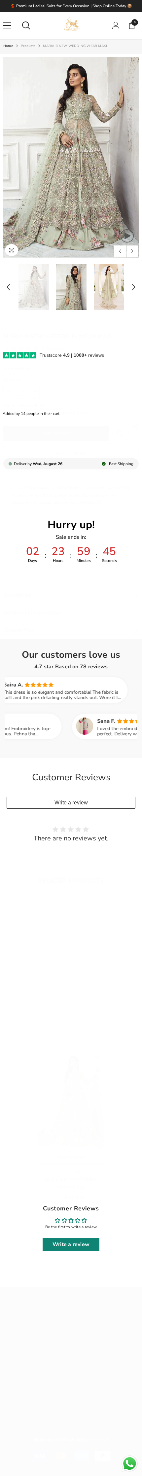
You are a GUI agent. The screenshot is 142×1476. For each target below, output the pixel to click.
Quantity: (11, 379)
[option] (71, 157)
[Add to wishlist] (97, 1058)
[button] (120, 251)
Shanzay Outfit (71, 1172)
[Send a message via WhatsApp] (130, 1464)
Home (8, 46)
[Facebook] (9, 1408)
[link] (120, 433)
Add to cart (56, 433)
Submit (120, 1376)
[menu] (7, 25)
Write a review (71, 802)
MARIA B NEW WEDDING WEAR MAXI (71, 1183)
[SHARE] (134, 427)
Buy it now (71, 454)
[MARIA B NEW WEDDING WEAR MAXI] (71, 1101)
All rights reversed (71, 1440)
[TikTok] (44, 1408)
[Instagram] (27, 1408)
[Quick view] (97, 1070)
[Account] (116, 25)
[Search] (26, 25)
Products (28, 46)
